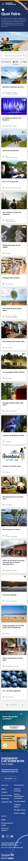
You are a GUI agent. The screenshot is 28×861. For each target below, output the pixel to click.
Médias (3, 820)
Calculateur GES (6, 802)
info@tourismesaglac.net (9, 771)
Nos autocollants (19, 801)
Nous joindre (8, 778)
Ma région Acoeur (19, 810)
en (25, 3)
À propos (4, 792)
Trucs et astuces (6, 795)
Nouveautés (5, 798)
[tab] (15, 62)
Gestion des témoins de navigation (9, 845)
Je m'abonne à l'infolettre (14, 727)
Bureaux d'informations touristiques (19, 796)
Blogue (3, 789)
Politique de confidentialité (8, 843)
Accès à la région (19, 813)
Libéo (21, 847)
